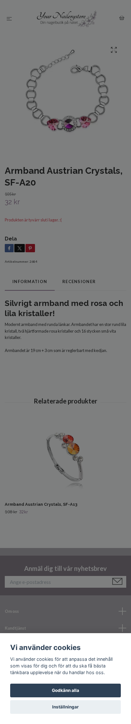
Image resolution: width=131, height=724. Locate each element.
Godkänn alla (65, 690)
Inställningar (65, 706)
